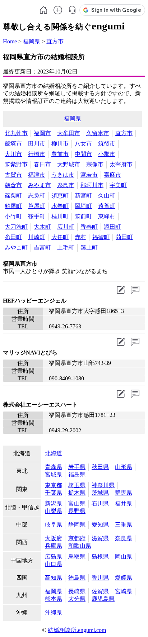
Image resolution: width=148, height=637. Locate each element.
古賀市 (13, 175)
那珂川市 (91, 185)
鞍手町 (36, 216)
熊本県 (53, 599)
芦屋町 (36, 206)
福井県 (123, 503)
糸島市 (65, 185)
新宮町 (83, 195)
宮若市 (89, 175)
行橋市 (36, 154)
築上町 (89, 247)
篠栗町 (13, 195)
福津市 (36, 175)
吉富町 (42, 247)
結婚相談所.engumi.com (77, 630)
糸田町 (13, 237)
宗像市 (94, 164)
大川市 (13, 154)
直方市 (55, 41)
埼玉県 (76, 485)
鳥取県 (76, 556)
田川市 (36, 144)
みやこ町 (16, 247)
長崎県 (76, 591)
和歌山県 (79, 546)
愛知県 (100, 525)
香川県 (100, 578)
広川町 (65, 227)
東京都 (53, 485)
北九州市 (16, 133)
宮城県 (53, 474)
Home (10, 41)
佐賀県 (100, 591)
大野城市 (68, 164)
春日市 (42, 164)
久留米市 (97, 133)
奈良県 (123, 538)
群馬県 (123, 493)
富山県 (76, 503)
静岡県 (76, 525)
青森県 (53, 467)
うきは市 (62, 175)
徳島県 (76, 578)
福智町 (101, 237)
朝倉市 (13, 185)
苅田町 (124, 237)
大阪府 (53, 538)
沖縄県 (53, 612)
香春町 (89, 227)
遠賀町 (106, 206)
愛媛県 (123, 578)
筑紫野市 (16, 164)
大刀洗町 (16, 227)
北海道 (53, 453)
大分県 (76, 599)
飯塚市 (13, 144)
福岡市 (42, 133)
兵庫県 (53, 546)
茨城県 (100, 493)
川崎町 (36, 237)
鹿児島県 (103, 599)
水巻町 (60, 206)
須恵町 (60, 195)
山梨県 (53, 511)
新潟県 (53, 503)
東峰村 (106, 216)
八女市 (83, 144)
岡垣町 (83, 206)
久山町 (106, 195)
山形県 (123, 467)
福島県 (76, 474)
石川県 (100, 503)
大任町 (60, 237)
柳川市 (60, 144)
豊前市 (60, 154)
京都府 (76, 538)
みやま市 (39, 185)
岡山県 (123, 556)
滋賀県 (100, 538)
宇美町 (118, 185)
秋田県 (100, 467)
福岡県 (31, 41)
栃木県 (76, 493)
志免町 (36, 195)
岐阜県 (53, 525)
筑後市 (106, 144)
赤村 (80, 237)
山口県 (53, 564)
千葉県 (53, 493)
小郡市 (106, 154)
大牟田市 (68, 133)
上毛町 (65, 247)
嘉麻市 (112, 175)
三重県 (123, 525)
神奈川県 (103, 485)
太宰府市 (121, 164)
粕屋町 (13, 206)
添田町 (112, 227)
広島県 (53, 556)
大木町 (42, 227)
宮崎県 (123, 591)
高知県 (53, 578)
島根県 (100, 556)
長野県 (76, 511)
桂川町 (60, 216)
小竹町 (13, 216)
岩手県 (76, 467)
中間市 (83, 154)
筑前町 (83, 216)
